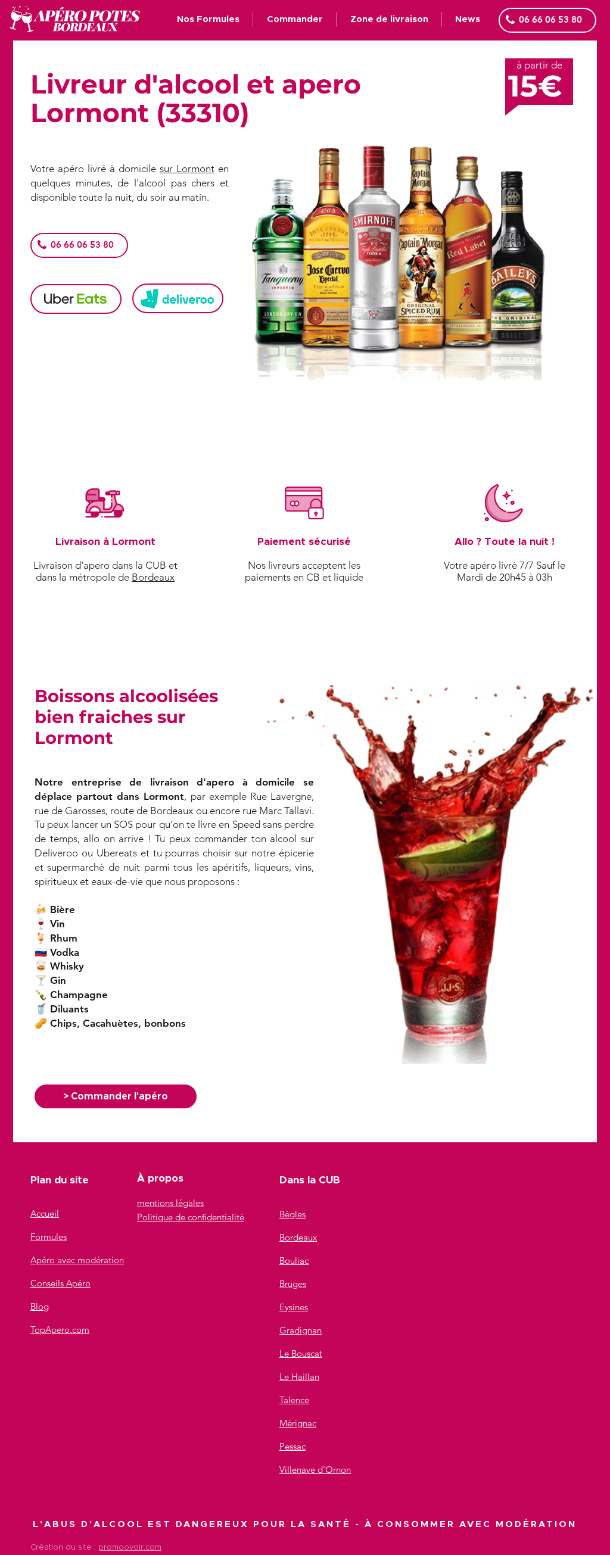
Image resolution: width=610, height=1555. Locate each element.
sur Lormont (187, 168)
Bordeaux (153, 577)
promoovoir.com (129, 1547)
